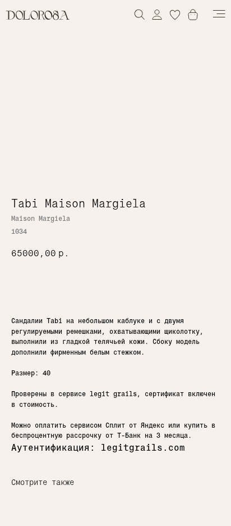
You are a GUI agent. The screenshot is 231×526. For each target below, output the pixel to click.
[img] (157, 14)
